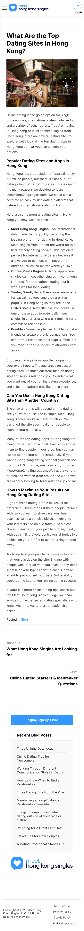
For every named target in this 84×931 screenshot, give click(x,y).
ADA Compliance (63, 923)
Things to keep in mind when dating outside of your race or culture (39, 816)
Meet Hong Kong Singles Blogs (35, 595)
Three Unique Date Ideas (35, 748)
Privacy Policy (62, 911)
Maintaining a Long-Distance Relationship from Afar (38, 802)
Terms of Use (62, 906)
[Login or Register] (78, 6)
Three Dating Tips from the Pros (40, 792)
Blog (24, 619)
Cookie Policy (62, 917)
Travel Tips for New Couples (38, 836)
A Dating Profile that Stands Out (40, 844)
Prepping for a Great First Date (40, 828)
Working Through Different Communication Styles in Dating (40, 770)
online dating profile (33, 503)
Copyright (9, 910)
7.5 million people (19, 179)
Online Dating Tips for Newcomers (33, 758)
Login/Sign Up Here (42, 720)
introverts (65, 120)
